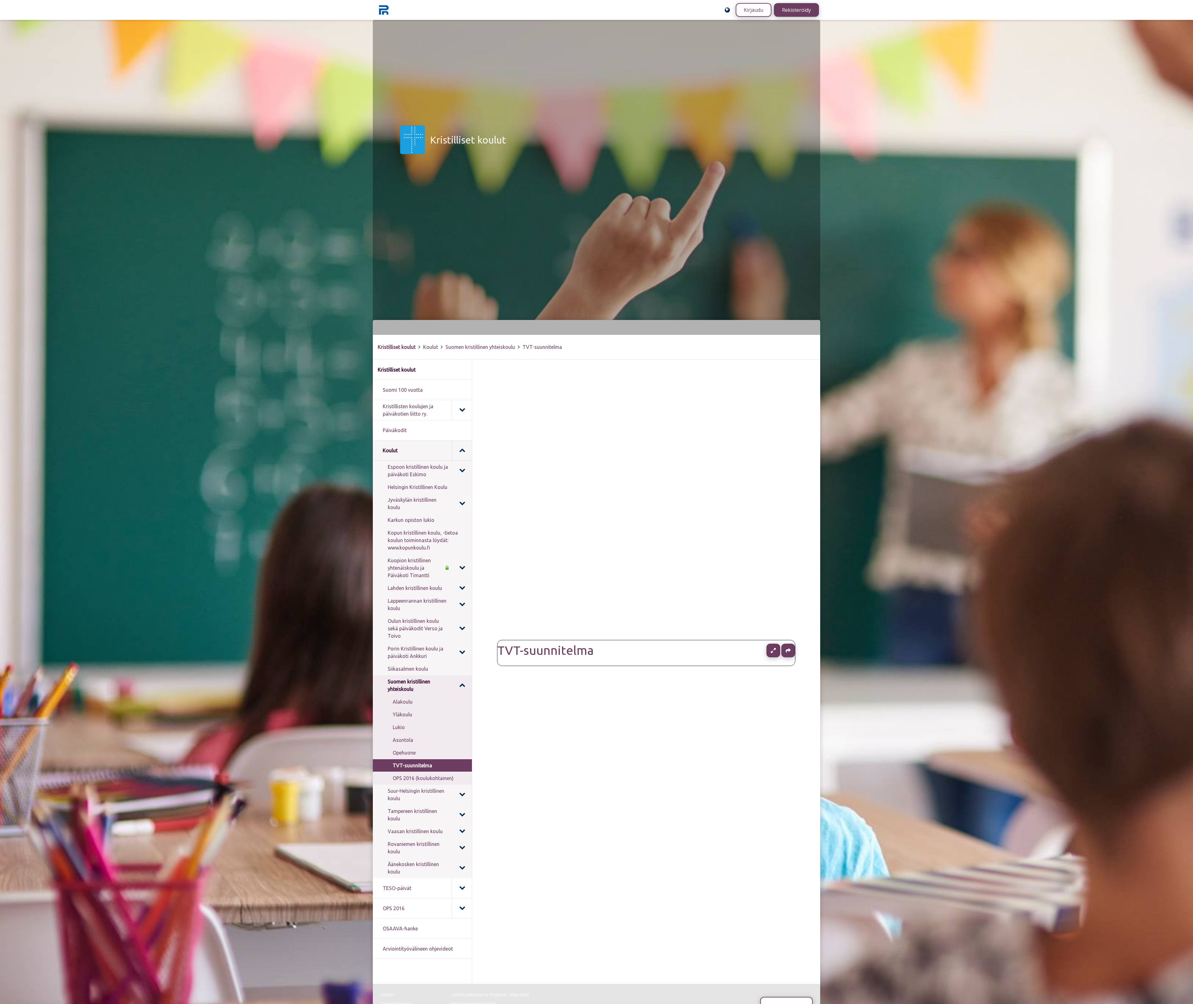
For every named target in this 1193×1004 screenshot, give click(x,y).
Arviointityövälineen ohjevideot (418, 949)
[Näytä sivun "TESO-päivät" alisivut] (462, 888)
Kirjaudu (753, 10)
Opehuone (404, 752)
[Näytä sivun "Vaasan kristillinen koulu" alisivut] (462, 831)
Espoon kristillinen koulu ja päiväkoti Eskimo (418, 470)
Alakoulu (403, 702)
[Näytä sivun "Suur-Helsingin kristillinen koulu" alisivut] (462, 795)
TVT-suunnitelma (542, 347)
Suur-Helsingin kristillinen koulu (416, 794)
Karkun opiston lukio (411, 520)
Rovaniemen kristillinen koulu (414, 847)
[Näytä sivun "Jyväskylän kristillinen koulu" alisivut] (462, 503)
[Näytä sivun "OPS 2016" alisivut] (462, 908)
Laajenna (779, 650)
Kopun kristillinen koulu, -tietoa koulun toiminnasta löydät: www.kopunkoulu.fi (423, 540)
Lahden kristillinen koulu (415, 588)
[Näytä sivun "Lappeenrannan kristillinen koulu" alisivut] (462, 604)
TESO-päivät (397, 888)
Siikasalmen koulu (408, 669)
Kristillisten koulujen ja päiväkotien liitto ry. (408, 410)
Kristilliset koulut (397, 347)
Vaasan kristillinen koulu (415, 831)
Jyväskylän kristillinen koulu (412, 503)
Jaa (788, 650)
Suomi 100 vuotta (403, 390)
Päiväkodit (395, 430)
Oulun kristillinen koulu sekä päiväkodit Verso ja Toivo (415, 628)
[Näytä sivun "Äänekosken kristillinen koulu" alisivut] (462, 868)
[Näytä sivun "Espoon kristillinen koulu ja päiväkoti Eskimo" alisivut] (462, 471)
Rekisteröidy (796, 10)
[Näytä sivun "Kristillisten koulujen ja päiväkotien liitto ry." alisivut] (462, 410)
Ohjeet (387, 994)
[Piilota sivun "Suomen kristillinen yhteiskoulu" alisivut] (462, 685)
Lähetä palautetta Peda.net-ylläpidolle (490, 994)
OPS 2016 (394, 908)
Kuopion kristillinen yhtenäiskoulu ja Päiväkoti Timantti (409, 568)
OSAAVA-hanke (400, 928)
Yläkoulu (402, 714)
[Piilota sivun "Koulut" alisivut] (462, 450)
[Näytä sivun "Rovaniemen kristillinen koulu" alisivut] (462, 848)
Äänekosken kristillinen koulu (413, 867)
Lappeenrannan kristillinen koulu (417, 604)
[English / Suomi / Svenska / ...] (727, 10)
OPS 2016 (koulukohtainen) (423, 778)
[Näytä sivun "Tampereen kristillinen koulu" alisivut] (462, 815)
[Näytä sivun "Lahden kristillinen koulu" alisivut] (462, 588)
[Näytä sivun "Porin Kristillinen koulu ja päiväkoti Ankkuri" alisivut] (462, 652)
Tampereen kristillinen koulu (412, 814)
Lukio (399, 727)
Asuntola (403, 740)
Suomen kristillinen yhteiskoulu (480, 347)
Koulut (430, 347)
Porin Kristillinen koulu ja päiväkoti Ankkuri (415, 652)
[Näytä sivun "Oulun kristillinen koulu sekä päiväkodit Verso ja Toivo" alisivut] (462, 628)
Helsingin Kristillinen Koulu (417, 487)
